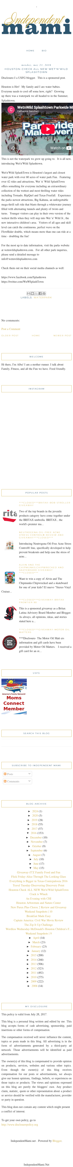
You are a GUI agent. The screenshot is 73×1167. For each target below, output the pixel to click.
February (36, 946)
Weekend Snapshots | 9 (39, 933)
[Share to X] (36, 293)
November (37, 842)
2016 (33, 833)
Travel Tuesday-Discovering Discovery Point (38, 885)
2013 (33, 964)
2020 (35, 815)
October (36, 846)
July (36, 859)
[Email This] (29, 293)
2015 (33, 955)
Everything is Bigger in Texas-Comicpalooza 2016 (39, 881)
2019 (34, 820)
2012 (33, 968)
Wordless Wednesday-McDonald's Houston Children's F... (39, 929)
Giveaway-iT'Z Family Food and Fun (38, 872)
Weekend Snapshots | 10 (38, 911)
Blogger (57, 1141)
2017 (34, 829)
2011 (33, 972)
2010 (33, 977)
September (37, 850)
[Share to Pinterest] (44, 293)
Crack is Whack (39, 894)
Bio (44, 50)
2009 (33, 981)
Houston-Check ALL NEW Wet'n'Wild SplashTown (39, 890)
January (36, 951)
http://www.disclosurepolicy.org (19, 1124)
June (36, 863)
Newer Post (63, 335)
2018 (34, 824)
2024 (35, 811)
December (36, 837)
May (36, 868)
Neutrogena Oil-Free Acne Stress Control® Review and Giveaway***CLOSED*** (41, 535)
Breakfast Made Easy (39, 916)
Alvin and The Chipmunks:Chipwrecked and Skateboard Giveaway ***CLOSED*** (41, 568)
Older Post (10, 335)
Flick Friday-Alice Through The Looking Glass (38, 876)
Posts (9, 774)
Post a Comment (10, 329)
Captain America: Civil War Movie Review (38, 920)
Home (30, 50)
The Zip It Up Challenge (38, 925)
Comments (12, 781)
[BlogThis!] (32, 293)
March (36, 942)
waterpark (43, 297)
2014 (33, 960)
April (36, 938)
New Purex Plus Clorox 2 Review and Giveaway (39, 907)
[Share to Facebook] (40, 293)
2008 (34, 986)
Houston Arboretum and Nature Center (38, 903)
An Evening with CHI (38, 898)
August (37, 855)
